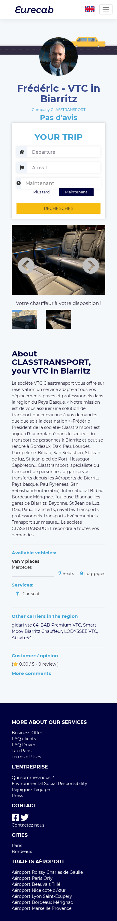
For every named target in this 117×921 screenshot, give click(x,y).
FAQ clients (24, 738)
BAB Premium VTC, (61, 625)
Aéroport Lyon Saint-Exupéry (42, 896)
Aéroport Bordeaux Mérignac (42, 902)
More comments (31, 673)
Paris (17, 845)
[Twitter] (24, 817)
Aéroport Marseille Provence (41, 908)
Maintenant (76, 192)
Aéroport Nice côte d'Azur (39, 890)
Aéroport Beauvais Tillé (36, 884)
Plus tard (41, 192)
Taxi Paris (22, 750)
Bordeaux (22, 851)
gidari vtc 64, (26, 625)
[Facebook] (15, 817)
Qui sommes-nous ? (33, 777)
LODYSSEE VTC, (81, 631)
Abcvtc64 (22, 637)
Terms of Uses (26, 756)
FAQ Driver (23, 744)
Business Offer (27, 732)
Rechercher (59, 208)
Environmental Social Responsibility (49, 783)
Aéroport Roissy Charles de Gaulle (47, 872)
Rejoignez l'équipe (31, 789)
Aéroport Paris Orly (32, 878)
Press (17, 795)
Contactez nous (28, 825)
